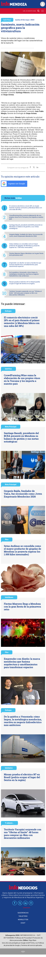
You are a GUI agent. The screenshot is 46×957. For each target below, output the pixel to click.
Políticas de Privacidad (23, 938)
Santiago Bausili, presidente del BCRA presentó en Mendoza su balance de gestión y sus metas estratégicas (25, 226)
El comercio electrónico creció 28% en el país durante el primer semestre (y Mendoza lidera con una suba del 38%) (25, 207)
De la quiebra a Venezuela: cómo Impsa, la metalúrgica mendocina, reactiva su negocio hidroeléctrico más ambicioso (24, 274)
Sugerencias (23, 913)
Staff (23, 923)
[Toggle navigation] (42, 11)
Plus (6, 539)
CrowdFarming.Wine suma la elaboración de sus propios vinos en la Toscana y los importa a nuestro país (26, 217)
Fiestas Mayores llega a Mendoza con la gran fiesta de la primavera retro (26, 254)
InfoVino (7, 19)
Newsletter (23, 919)
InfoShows (9, 597)
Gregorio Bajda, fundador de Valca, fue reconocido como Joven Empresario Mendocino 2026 (26, 235)
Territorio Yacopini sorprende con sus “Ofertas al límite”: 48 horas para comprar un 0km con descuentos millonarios (25, 293)
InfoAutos (9, 768)
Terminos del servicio (28, 945)
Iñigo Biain (32, 940)
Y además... (9, 823)
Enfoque (8, 311)
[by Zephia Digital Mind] (23, 951)
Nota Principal (10, 426)
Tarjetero (23, 916)
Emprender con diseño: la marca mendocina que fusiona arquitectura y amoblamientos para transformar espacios (25, 264)
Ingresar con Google (16, 183)
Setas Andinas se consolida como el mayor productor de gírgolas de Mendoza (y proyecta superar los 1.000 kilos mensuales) (24, 245)
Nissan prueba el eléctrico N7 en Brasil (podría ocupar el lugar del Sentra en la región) (24, 282)
